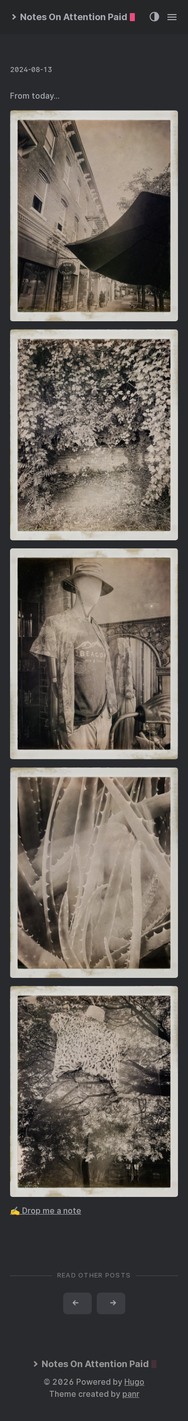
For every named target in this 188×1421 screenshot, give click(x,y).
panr (130, 1394)
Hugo (134, 1382)
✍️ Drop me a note (45, 1211)
